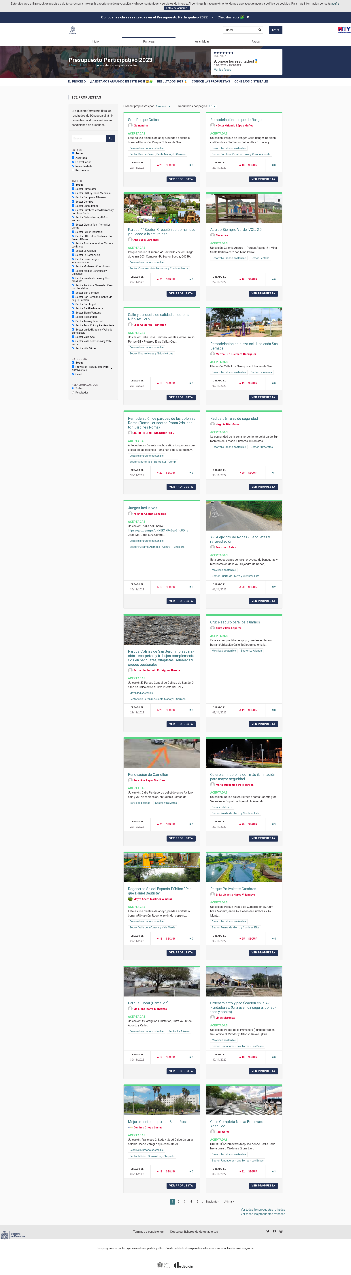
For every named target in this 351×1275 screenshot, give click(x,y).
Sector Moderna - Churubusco (93, 266)
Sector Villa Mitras (86, 348)
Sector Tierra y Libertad (89, 321)
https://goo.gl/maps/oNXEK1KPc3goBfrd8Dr (158, 530)
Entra (275, 30)
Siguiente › (212, 1201)
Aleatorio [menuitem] (161, 106)
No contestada (84, 166)
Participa (148, 41)
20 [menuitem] (210, 106)
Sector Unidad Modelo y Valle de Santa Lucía (92, 331)
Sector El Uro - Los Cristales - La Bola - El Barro (92, 238)
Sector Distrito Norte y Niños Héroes (90, 219)
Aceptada (81, 157)
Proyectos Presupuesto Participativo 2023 (91, 368)
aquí (335, 3)
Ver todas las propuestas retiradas (263, 1209)
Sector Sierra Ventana (88, 312)
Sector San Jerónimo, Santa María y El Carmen (92, 298)
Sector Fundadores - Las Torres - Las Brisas (92, 245)
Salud (79, 374)
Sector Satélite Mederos (89, 308)
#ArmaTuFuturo (80, 65)
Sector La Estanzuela (88, 255)
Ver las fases (222, 69)
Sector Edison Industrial (89, 232)
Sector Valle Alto (85, 336)
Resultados (82, 392)
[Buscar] (260, 30)
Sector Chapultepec (87, 205)
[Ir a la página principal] (73, 30)
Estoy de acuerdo (176, 8)
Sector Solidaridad (86, 316)
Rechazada (82, 170)
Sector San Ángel (86, 304)
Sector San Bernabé (87, 292)
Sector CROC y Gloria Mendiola (93, 193)
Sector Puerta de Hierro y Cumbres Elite (91, 280)
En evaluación (83, 162)
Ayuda (256, 41)
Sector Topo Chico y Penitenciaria (95, 325)
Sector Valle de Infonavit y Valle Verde (92, 343)
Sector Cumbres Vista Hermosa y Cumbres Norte (93, 212)
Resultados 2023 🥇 (172, 81)
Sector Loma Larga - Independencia (85, 261)
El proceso (77, 81)
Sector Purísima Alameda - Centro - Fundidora (92, 287)
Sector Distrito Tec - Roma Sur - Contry (92, 226)
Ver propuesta (182, 179)
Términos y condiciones (148, 1231)
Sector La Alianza (86, 250)
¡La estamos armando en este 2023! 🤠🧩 (121, 81)
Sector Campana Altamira (91, 197)
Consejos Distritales (251, 81)
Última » (229, 1201)
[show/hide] (113, 368)
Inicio (95, 41)
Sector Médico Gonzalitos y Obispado (89, 272)
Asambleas (202, 41)
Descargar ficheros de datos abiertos (194, 1231)
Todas (79, 153)
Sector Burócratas (86, 188)
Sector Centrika (84, 201)
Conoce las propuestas (211, 81)
